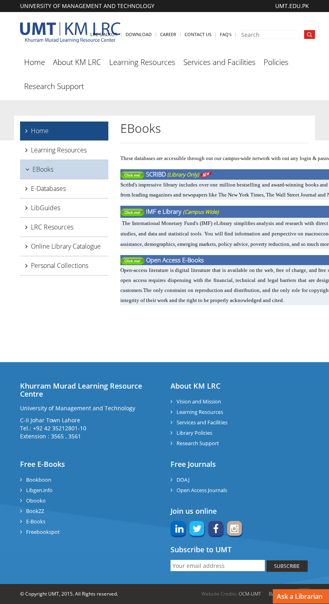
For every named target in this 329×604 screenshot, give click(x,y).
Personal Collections (59, 265)
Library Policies (194, 432)
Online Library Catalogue (66, 246)
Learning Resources (142, 62)
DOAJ (183, 479)
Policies (276, 62)
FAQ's (226, 34)
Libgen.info (39, 490)
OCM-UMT (250, 593)
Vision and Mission (199, 401)
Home (34, 62)
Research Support (54, 86)
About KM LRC (77, 62)
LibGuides (45, 207)
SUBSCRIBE (287, 566)
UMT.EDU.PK (292, 6)
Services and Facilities (219, 62)
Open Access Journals (202, 490)
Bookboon (38, 479)
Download (139, 34)
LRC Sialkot (103, 34)
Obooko (36, 500)
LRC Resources (52, 227)
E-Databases (48, 188)
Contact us (198, 34)
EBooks (42, 169)
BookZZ (35, 511)
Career (168, 34)
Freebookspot (43, 531)
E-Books (35, 521)
